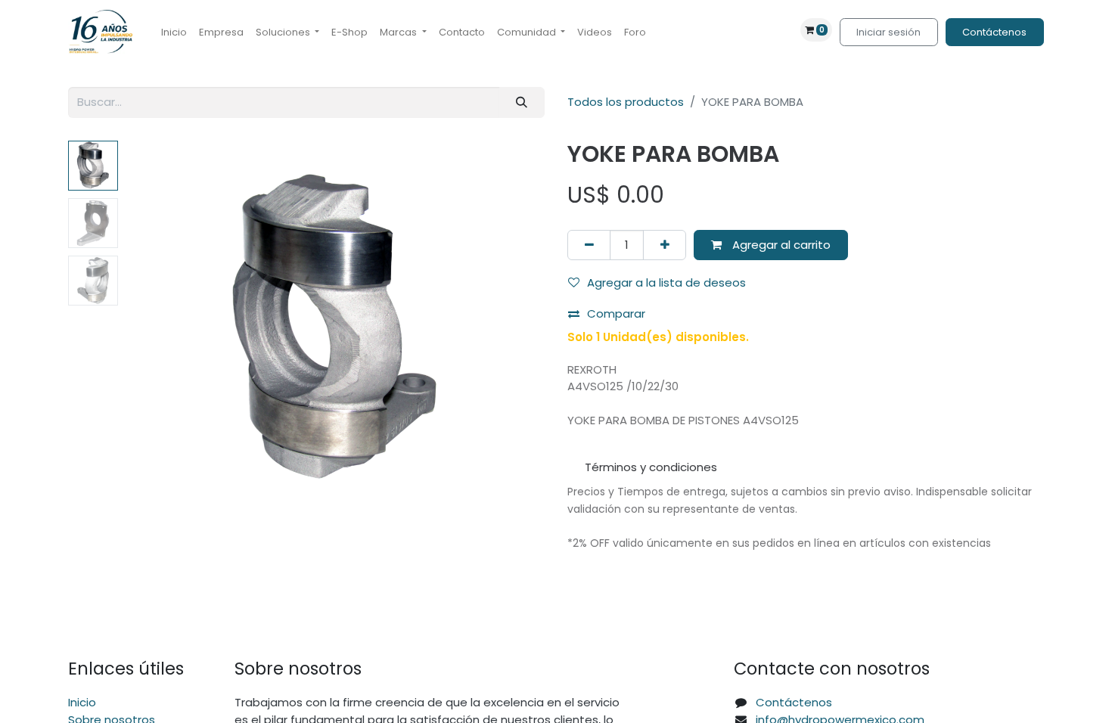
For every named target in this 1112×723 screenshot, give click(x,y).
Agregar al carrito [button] (780, 245)
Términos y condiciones (651, 467)
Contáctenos (994, 32)
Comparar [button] (616, 313)
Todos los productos (625, 102)
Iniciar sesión (888, 32)
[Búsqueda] (522, 102)
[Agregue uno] (664, 245)
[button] (157, 330)
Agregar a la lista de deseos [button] (666, 282)
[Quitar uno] (588, 245)
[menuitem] (174, 32)
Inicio (82, 702)
